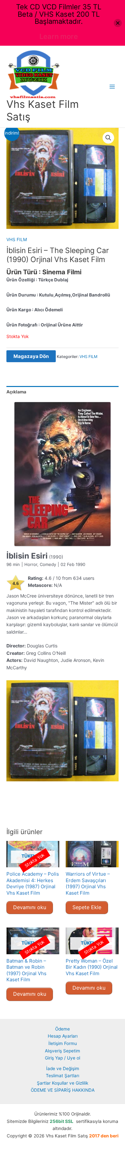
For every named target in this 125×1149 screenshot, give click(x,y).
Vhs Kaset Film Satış (42, 110)
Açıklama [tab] (16, 391)
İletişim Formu (62, 1043)
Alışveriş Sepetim (62, 1050)
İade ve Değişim (62, 1068)
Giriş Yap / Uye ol (62, 1057)
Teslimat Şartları (62, 1075)
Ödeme (62, 1028)
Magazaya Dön (31, 356)
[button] (108, 138)
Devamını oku (29, 907)
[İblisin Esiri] (62, 474)
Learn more (58, 36)
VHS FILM (16, 239)
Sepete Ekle (86, 907)
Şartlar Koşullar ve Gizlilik (62, 1083)
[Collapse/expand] (118, 23)
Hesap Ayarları (63, 1036)
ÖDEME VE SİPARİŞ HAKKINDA (63, 1090)
